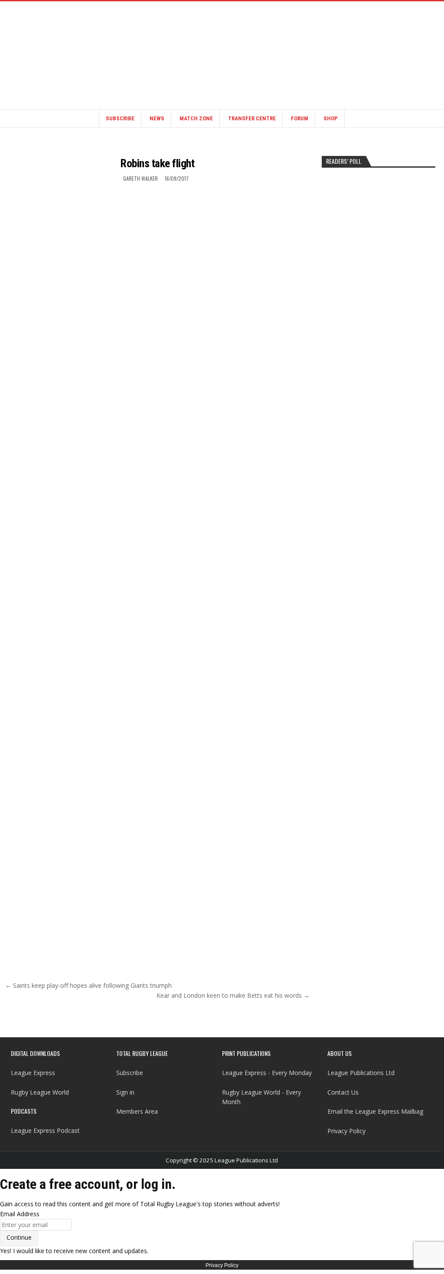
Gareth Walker (140, 178)
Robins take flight (157, 163)
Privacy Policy (346, 1131)
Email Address (19, 1214)
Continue (19, 1237)
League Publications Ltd (361, 1073)
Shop (330, 118)
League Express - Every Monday (267, 1073)
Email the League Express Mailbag (375, 1111)
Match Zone (196, 118)
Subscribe (120, 118)
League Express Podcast (45, 1130)
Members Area (137, 1111)
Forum (299, 118)
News (157, 118)
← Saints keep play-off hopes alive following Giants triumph (88, 985)
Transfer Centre (252, 118)
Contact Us (343, 1092)
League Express (33, 1073)
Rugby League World (40, 1092)
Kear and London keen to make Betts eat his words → (233, 995)
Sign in (125, 1092)
